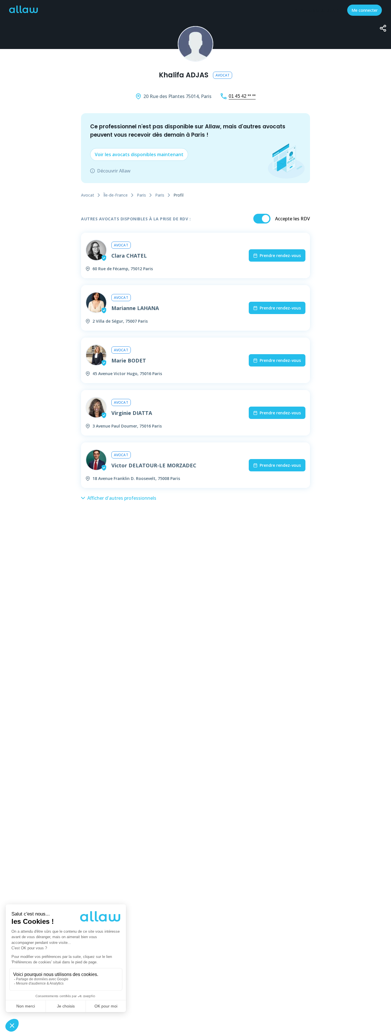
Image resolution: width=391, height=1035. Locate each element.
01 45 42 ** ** (242, 96)
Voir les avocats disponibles (139, 154)
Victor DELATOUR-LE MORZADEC (153, 465)
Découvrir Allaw (114, 171)
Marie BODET (128, 360)
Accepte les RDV (292, 218)
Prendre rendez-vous (280, 255)
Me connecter (364, 10)
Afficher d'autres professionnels (121, 498)
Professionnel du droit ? (316, 10)
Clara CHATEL (129, 255)
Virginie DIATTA (131, 412)
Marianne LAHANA (135, 308)
